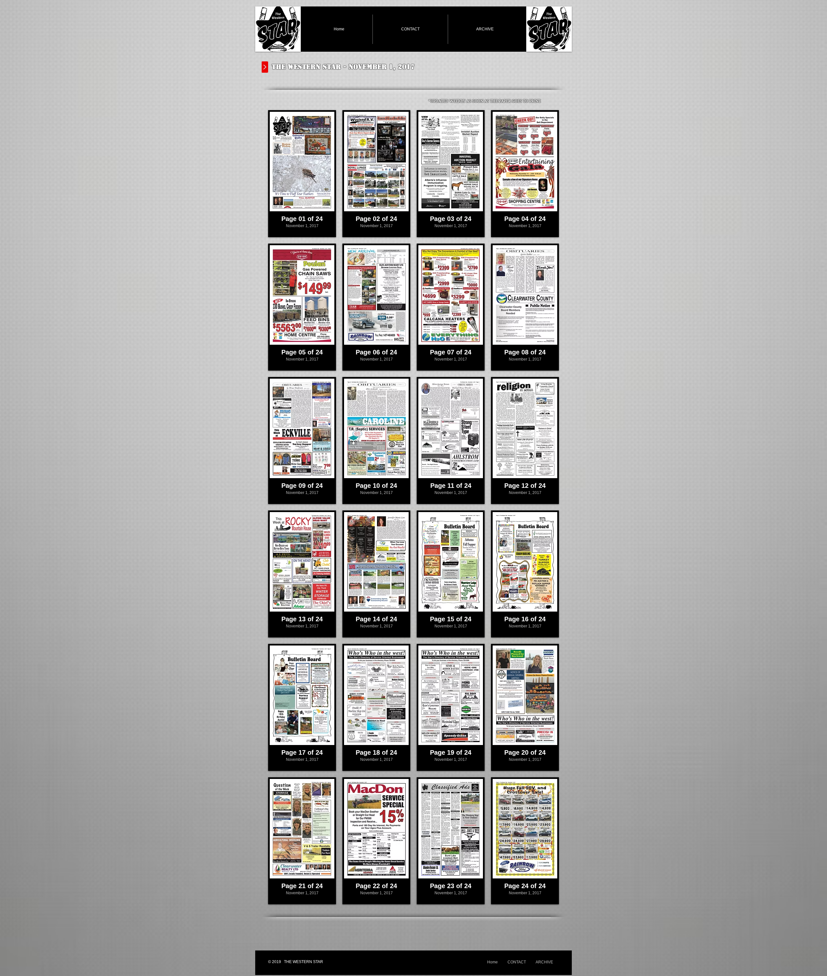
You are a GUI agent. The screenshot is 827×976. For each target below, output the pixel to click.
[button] (302, 173)
